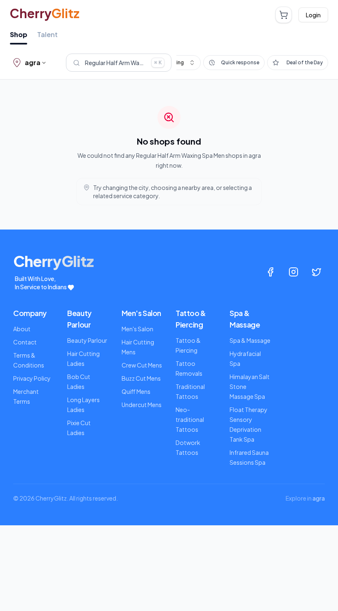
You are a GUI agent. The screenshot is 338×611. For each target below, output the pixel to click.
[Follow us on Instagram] (293, 272)
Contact (25, 342)
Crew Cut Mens (142, 365)
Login (313, 15)
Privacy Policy (32, 378)
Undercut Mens (142, 404)
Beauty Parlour (87, 340)
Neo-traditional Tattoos (190, 419)
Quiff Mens (136, 391)
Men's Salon (137, 328)
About (22, 328)
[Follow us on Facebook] (270, 272)
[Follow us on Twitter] (316, 272)
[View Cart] (283, 15)
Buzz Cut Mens (141, 378)
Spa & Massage (250, 340)
